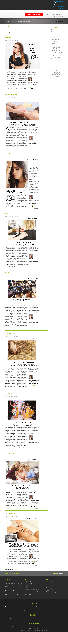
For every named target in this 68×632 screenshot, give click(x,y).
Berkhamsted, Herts (9, 14)
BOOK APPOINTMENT (34, 15)
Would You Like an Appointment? (12, 574)
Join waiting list (56, 573)
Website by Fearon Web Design (42, 630)
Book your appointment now (58, 16)
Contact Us (61, 573)
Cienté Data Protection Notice (34, 628)
